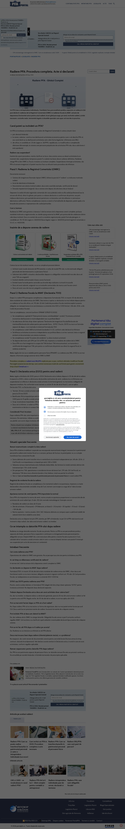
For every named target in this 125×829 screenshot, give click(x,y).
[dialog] (62, 414)
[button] (62, 415)
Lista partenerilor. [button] (60, 424)
